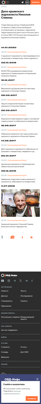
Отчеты (23, 347)
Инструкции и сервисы (10, 317)
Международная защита (27, 318)
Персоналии (6, 306)
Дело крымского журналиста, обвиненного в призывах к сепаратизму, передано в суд (19, 150)
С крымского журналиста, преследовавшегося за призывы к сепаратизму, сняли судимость (20, 57)
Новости (4, 291)
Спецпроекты (6, 301)
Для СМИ (24, 352)
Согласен (32, 398)
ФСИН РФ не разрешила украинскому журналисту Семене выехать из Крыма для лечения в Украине (18, 73)
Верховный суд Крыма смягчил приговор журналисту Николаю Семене (18, 89)
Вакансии (5, 357)
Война (4, 337)
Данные (4, 296)
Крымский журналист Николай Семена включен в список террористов (17, 225)
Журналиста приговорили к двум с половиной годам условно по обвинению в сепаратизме (20, 120)
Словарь (4, 352)
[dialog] (20, 392)
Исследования (26, 296)
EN (27, 2)
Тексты (23, 291)
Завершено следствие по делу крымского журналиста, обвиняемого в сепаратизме (18, 180)
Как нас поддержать (9, 330)
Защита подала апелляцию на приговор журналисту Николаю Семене (17, 104)
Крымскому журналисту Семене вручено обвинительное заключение (18, 165)
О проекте (5, 347)
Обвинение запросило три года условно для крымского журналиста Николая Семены (19, 135)
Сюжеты (23, 301)
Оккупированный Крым (17, 52)
